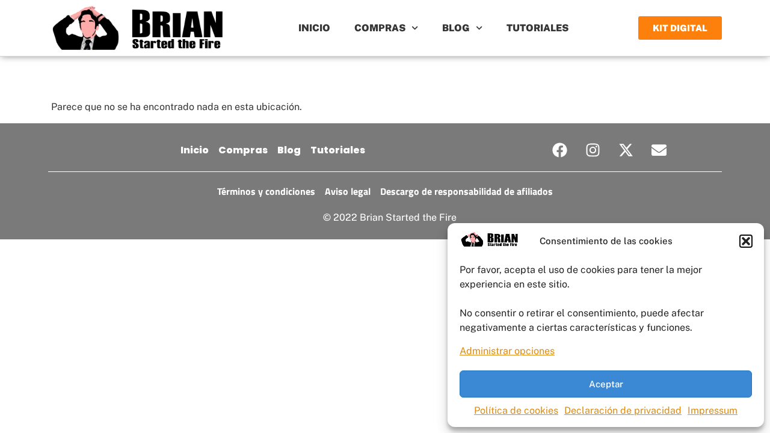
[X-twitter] (626, 150)
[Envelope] (659, 150)
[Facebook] (560, 150)
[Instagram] (593, 150)
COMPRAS (379, 28)
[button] (746, 241)
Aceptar (606, 384)
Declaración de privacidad (623, 410)
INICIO (314, 28)
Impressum (713, 410)
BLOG (456, 28)
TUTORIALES (537, 28)
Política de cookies (516, 410)
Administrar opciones (507, 351)
